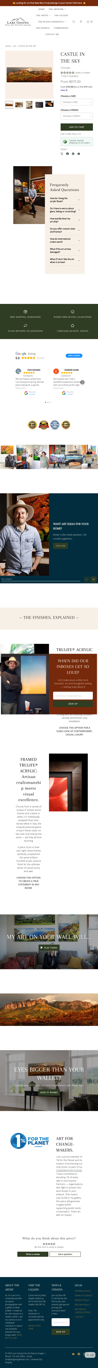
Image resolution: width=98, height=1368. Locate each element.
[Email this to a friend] (79, 154)
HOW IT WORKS (49, 1092)
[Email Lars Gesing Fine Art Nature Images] (73, 1354)
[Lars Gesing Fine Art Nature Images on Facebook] (79, 1354)
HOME (42, 9)
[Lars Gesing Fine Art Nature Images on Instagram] (84, 1354)
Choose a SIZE (68, 96)
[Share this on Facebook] (67, 154)
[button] (67, 72)
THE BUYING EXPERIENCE (51, 22)
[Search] (73, 22)
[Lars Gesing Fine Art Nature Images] (18, 21)
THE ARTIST (42, 15)
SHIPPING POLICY (83, 1291)
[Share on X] (63, 154)
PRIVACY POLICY (82, 1300)
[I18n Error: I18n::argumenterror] (49, 104)
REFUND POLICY (82, 1304)
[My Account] (80, 22)
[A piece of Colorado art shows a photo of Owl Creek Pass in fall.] (29, 75)
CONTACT (79, 1316)
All (15, 46)
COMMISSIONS (61, 28)
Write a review (74, 356)
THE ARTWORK (56, 9)
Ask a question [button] (65, 1254)
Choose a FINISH (69, 109)
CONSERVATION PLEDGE (69, 1170)
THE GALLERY (61, 15)
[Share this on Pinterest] (73, 154)
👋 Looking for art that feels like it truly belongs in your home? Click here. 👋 (49, 3)
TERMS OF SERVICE (83, 1295)
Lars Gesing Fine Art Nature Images (28, 1353)
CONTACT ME (52, 34)
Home (8, 46)
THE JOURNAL (43, 28)
